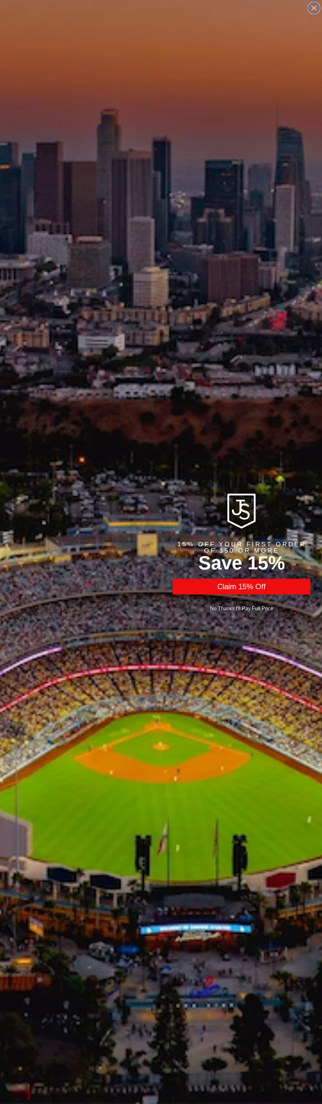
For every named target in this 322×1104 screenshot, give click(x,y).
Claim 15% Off (241, 586)
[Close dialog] (313, 8)
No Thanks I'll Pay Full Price (241, 608)
